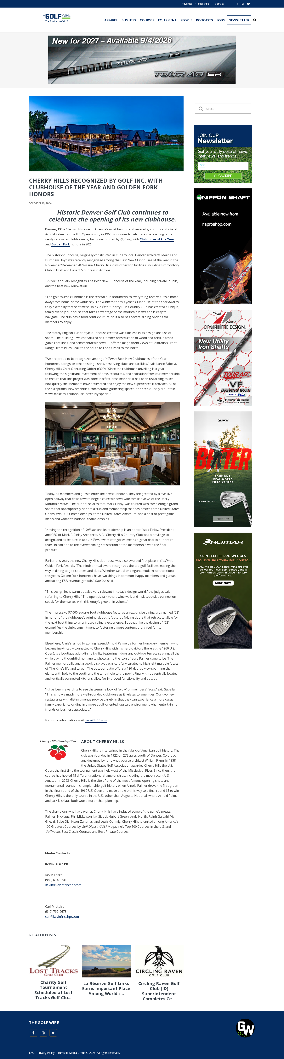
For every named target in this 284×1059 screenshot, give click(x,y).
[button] (254, 20)
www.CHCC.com (96, 720)
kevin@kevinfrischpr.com (63, 885)
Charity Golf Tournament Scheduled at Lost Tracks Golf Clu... (53, 989)
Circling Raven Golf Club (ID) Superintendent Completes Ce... (159, 990)
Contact (219, 3)
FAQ (31, 1053)
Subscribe (203, 3)
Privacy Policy (45, 1053)
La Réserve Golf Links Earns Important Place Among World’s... (106, 988)
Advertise (187, 3)
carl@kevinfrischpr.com (62, 916)
